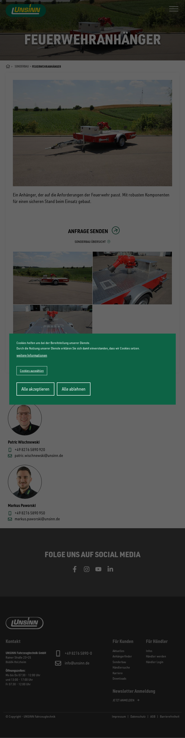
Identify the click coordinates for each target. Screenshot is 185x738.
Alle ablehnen (74, 389)
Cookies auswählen (32, 371)
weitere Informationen (31, 355)
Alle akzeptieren (35, 389)
